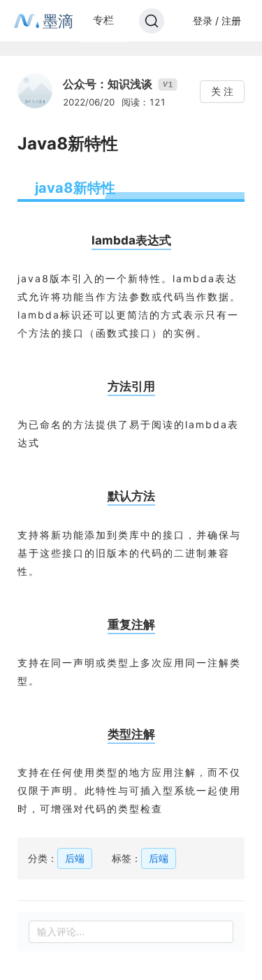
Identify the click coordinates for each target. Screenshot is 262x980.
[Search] (151, 21)
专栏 (103, 20)
